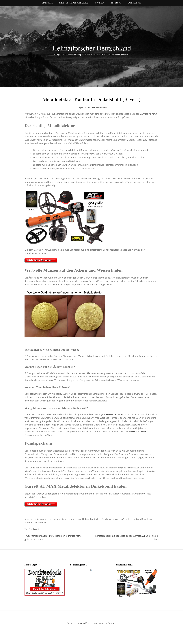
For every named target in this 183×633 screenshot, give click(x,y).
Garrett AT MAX (115, 414)
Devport (112, 623)
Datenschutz (134, 2)
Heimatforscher (99, 107)
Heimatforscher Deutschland (91, 47)
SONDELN (99, 2)
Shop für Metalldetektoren (74, 2)
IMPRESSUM (116, 2)
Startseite (47, 2)
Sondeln (36, 529)
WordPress (85, 623)
